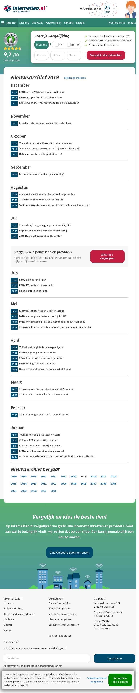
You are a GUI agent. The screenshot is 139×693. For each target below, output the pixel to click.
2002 (34, 491)
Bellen (75, 45)
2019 (83, 476)
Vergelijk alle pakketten (105, 55)
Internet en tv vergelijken (62, 614)
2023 (44, 476)
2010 (63, 483)
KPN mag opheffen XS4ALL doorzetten (40, 97)
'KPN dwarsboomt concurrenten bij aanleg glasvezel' (49, 148)
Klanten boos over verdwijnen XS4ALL (40, 445)
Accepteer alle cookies (120, 680)
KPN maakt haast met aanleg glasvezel (41, 451)
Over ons (9, 603)
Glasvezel (37, 22)
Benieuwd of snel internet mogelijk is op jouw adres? (49, 103)
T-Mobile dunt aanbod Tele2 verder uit (41, 199)
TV (61, 45)
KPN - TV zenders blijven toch (35, 285)
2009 (73, 483)
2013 (34, 483)
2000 (53, 491)
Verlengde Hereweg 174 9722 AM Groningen (107, 604)
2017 (103, 476)
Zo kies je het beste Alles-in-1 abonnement (43, 394)
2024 (34, 476)
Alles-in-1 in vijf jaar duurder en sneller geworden (47, 194)
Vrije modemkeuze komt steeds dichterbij (43, 230)
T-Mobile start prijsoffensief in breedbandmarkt (46, 143)
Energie (80, 22)
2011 (53, 483)
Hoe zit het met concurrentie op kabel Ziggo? (45, 369)
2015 (14, 483)
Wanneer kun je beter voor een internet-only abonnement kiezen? (57, 456)
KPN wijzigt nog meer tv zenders (37, 352)
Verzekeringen (53, 22)
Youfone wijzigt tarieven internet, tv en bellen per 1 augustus (54, 205)
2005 (113, 483)
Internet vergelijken (59, 608)
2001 (44, 491)
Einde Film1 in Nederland (33, 290)
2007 (93, 483)
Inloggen (133, 22)
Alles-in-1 (24, 22)
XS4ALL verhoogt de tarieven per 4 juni (41, 358)
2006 (103, 483)
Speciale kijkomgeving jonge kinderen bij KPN (45, 225)
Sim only (68, 22)
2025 (24, 476)
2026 (14, 476)
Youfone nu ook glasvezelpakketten (39, 434)
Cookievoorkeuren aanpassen (97, 679)
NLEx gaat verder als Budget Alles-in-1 (40, 154)
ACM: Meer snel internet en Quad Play (40, 236)
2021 (63, 476)
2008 (83, 483)
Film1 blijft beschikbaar (32, 280)
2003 (24, 491)
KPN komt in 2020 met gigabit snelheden (42, 92)
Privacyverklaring (13, 608)
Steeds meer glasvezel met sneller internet (44, 414)
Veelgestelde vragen (60, 635)
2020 (73, 476)
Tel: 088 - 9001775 (103, 615)
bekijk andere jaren (75, 77)
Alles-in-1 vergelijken (107, 256)
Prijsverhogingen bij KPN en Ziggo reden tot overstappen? (52, 321)
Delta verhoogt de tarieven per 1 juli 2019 (42, 316)
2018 (93, 476)
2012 (44, 483)
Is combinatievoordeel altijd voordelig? (41, 174)
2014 (24, 483)
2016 (113, 476)
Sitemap (8, 625)
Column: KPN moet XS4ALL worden (38, 440)
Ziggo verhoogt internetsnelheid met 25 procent (47, 389)
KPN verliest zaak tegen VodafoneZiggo (41, 311)
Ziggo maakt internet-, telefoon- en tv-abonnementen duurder (55, 327)
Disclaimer (9, 619)
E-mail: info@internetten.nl (108, 612)
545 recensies (12, 60)
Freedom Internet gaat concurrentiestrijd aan (45, 123)
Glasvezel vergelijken (60, 619)
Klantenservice (117, 22)
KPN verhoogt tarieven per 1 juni (37, 363)
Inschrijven (115, 658)
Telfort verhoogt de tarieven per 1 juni (41, 347)
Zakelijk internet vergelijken (64, 625)
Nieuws (7, 630)
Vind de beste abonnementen (69, 552)
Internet (41, 45)
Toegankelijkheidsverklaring (19, 614)
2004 (14, 491)
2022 (53, 476)
